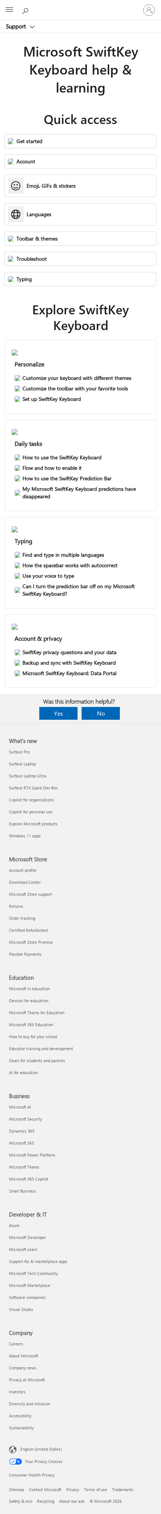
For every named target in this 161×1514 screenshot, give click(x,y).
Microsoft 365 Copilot (28, 1179)
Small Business (22, 1191)
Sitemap (16, 1489)
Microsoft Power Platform (32, 1155)
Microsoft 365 (21, 1143)
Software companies (27, 1297)
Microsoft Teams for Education (36, 1012)
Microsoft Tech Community (33, 1273)
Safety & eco (20, 1501)
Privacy (72, 1489)
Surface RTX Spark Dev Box (33, 788)
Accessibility (20, 1415)
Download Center (25, 882)
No (101, 713)
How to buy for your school (33, 1036)
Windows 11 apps (25, 835)
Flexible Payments (25, 954)
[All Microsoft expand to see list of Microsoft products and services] (9, 10)
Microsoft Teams (24, 1167)
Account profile (22, 870)
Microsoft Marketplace (29, 1285)
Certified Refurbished (28, 930)
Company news (22, 1368)
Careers (16, 1344)
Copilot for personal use (30, 812)
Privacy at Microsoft (27, 1379)
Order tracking (22, 918)
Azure (14, 1225)
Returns (16, 906)
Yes (58, 713)
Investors (17, 1391)
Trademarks (122, 1489)
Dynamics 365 (21, 1131)
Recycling (45, 1501)
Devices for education (28, 1000)
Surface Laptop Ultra (27, 776)
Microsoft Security (25, 1119)
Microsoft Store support (30, 894)
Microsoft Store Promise (31, 942)
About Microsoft (23, 1356)
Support (16, 26)
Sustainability (21, 1427)
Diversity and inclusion (29, 1403)
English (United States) (41, 1449)
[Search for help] (26, 10)
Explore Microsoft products (33, 823)
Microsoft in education (29, 988)
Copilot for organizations (31, 800)
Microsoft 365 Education (31, 1024)
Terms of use (95, 1489)
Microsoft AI (20, 1107)
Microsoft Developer (27, 1237)
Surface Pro (19, 752)
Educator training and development (41, 1048)
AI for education (23, 1072)
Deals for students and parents (37, 1060)
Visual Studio (21, 1309)
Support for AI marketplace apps (38, 1261)
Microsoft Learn (23, 1249)
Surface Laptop (22, 764)
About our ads (72, 1501)
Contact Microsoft (45, 1489)
